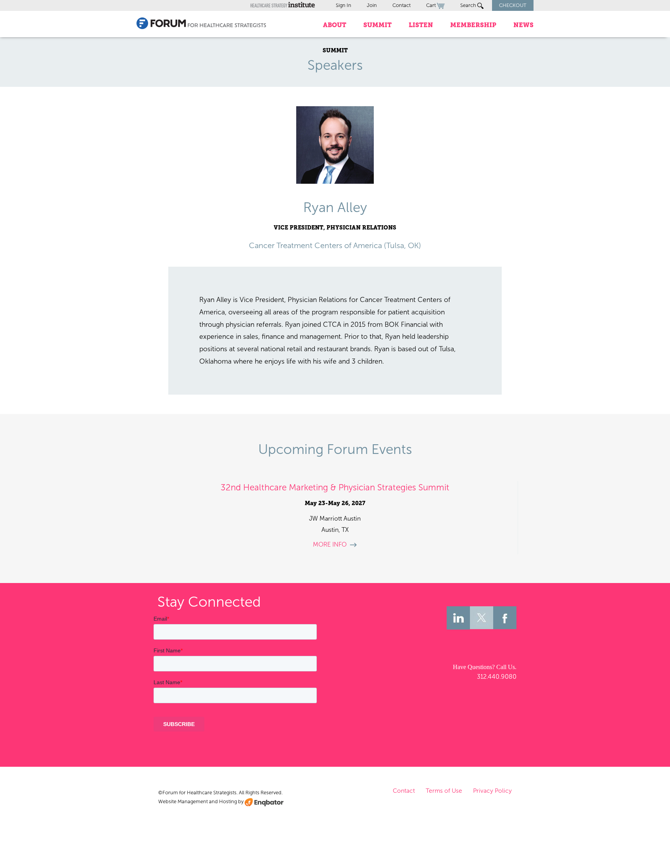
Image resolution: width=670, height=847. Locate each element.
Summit (377, 25)
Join (372, 5)
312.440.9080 (496, 676)
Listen (421, 25)
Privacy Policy (492, 790)
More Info (330, 544)
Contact (401, 5)
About (334, 25)
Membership (473, 25)
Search (468, 5)
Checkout (513, 5)
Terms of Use (444, 790)
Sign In (343, 5)
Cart (431, 5)
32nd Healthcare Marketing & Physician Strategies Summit (335, 487)
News (523, 25)
